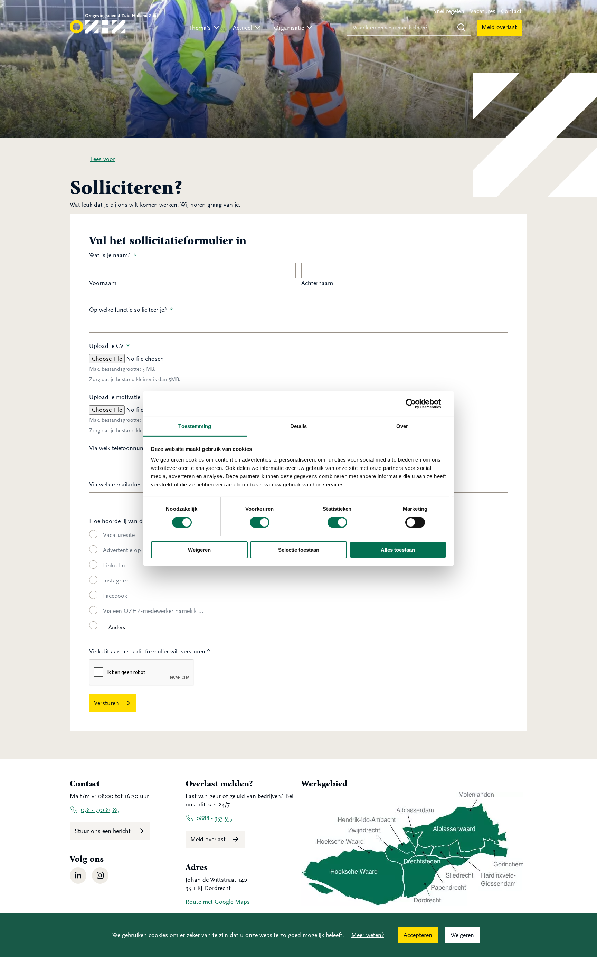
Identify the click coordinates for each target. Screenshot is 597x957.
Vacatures (482, 11)
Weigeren (199, 550)
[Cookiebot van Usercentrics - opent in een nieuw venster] (416, 403)
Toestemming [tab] (194, 426)
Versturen (106, 703)
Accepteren (418, 934)
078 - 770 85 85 (100, 809)
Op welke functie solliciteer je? (131, 309)
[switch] (259, 522)
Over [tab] (402, 426)
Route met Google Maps (218, 901)
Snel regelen (448, 11)
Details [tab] (298, 426)
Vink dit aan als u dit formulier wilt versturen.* (149, 651)
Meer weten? (367, 934)
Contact (511, 11)
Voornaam (102, 282)
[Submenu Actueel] (257, 28)
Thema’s (200, 27)
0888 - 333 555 (214, 818)
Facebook (115, 595)
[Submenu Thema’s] (216, 28)
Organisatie (289, 27)
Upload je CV (109, 345)
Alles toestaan (398, 550)
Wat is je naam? (112, 255)
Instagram (116, 580)
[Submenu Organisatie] (309, 28)
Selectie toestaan (298, 550)
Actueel (242, 27)
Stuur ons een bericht (103, 830)
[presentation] (141, 672)
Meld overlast (499, 26)
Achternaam (317, 282)
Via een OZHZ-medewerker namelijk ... (153, 610)
